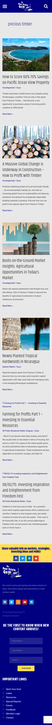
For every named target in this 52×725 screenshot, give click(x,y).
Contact (10, 717)
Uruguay (29, 431)
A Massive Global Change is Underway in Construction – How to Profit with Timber (23, 170)
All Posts (6, 431)
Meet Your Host (13, 689)
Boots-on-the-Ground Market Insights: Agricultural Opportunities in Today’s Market (23, 269)
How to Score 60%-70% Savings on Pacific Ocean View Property (25, 80)
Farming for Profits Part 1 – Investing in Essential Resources (22, 420)
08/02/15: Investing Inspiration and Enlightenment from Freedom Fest (25, 490)
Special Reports (13, 701)
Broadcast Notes (18, 431)
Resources (11, 697)
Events (9, 705)
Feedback (10, 709)
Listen (9, 693)
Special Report (8, 367)
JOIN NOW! (26, 668)
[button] (4, 6)
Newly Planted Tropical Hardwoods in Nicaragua (20, 359)
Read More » (7, 113)
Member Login (13, 713)
